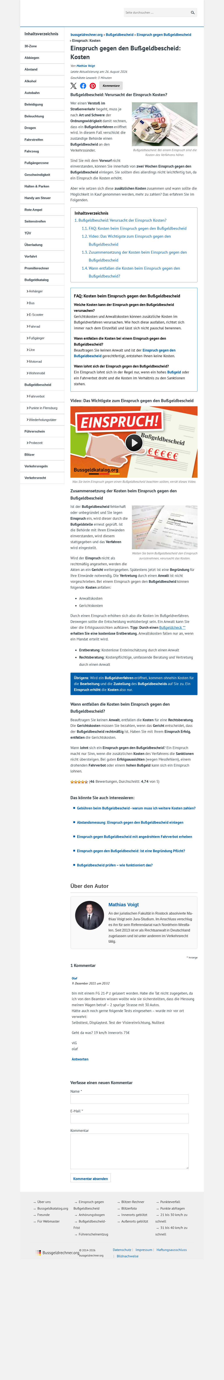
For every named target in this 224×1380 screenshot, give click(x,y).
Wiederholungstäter (42, 420)
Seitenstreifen (35, 221)
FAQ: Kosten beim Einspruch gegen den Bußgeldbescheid (138, 228)
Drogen (30, 128)
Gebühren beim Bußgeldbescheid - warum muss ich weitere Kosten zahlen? (136, 808)
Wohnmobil (37, 373)
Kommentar (79, 1130)
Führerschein (34, 431)
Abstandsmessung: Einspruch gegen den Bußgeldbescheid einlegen (130, 822)
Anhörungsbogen (92, 1214)
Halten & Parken (36, 186)
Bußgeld (174, 372)
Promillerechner (36, 268)
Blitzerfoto (129, 1208)
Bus (32, 303)
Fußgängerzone (36, 163)
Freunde (43, 1214)
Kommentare (111, 86)
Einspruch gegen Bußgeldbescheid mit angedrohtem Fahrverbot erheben (134, 836)
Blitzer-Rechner (132, 1202)
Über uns (44, 1202)
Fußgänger (36, 338)
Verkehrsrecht (35, 478)
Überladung (33, 245)
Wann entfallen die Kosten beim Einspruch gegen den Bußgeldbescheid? (134, 272)
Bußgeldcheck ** (172, 627)
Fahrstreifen (33, 139)
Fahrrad (34, 326)
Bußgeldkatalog (36, 280)
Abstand (30, 69)
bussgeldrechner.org (52, 13)
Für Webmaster (48, 1221)
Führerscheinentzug (93, 1234)
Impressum (144, 1249)
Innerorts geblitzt (134, 1214)
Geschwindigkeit (37, 175)
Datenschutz (122, 1249)
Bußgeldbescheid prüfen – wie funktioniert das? (115, 865)
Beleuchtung (34, 116)
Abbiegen (31, 58)
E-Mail (76, 1111)
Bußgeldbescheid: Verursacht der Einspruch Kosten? (122, 220)
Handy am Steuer (37, 198)
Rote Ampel (33, 210)
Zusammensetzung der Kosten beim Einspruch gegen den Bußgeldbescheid (138, 256)
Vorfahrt (30, 256)
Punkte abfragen (172, 1208)
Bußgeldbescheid (37, 385)
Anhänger (36, 291)
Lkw (32, 350)
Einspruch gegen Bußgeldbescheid (164, 34)
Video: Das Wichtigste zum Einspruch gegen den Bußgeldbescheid (130, 240)
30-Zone (30, 46)
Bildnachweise (127, 1256)
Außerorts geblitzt (134, 1221)
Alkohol (30, 81)
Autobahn (32, 93)
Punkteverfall (170, 1202)
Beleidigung (33, 104)
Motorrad (35, 361)
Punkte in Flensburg (43, 408)
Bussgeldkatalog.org (52, 1208)
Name (76, 1091)
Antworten (80, 1059)
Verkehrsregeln (36, 466)
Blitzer (29, 454)
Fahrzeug (31, 151)
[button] (73, 86)
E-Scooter (36, 314)
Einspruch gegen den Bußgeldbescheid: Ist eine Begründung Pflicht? (131, 850)
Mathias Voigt (85, 66)
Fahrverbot (36, 396)
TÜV (27, 233)
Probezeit (35, 443)
